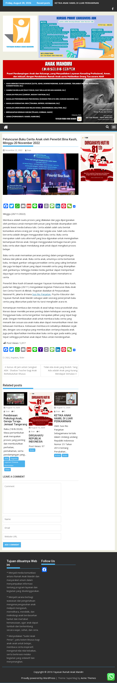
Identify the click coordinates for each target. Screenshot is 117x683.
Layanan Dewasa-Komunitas (12, 464)
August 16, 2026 (38, 427)
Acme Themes (88, 677)
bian (29, 150)
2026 (6, 458)
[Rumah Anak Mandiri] (58, 121)
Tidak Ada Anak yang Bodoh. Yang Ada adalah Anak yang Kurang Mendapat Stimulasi (60, 370)
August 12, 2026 (63, 407)
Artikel (57, 455)
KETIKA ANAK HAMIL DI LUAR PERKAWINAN (77, 3)
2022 (7, 357)
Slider (22, 357)
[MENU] (114, 127)
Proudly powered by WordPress (38, 677)
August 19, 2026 (13, 407)
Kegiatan (14, 357)
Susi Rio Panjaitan (41, 294)
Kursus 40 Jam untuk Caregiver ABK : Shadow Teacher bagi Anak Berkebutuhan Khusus (20, 370)
